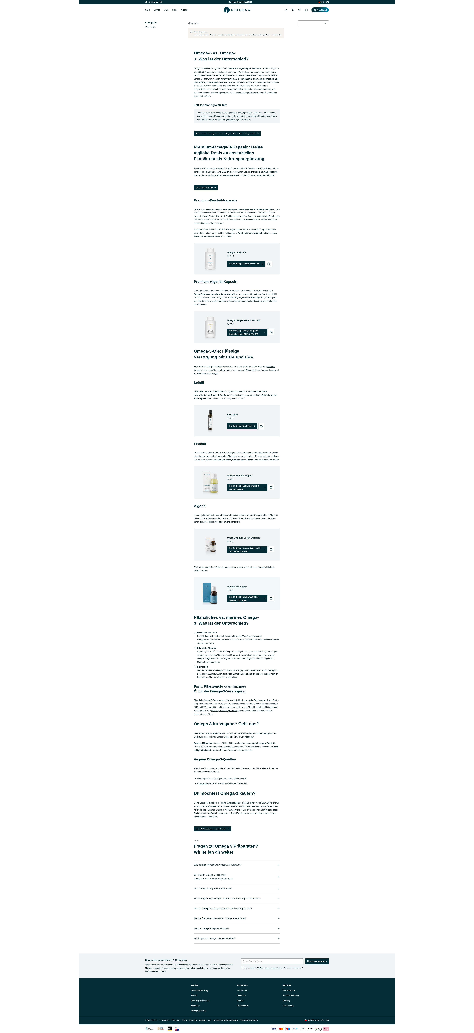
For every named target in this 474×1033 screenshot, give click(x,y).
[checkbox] (242, 967)
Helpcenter (195, 1006)
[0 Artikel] (306, 10)
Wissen (184, 10)
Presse (184, 1020)
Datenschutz (193, 1020)
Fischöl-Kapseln (208, 209)
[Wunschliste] (300, 10)
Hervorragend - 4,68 (155, 2)
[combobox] (313, 23)
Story (174, 10)
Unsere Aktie (175, 1020)
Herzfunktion (225, 233)
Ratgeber (240, 1001)
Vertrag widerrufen (199, 1011)
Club (166, 10)
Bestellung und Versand (200, 1001)
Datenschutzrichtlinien (273, 968)
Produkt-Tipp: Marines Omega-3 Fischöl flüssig (244, 487)
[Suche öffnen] (286, 10)
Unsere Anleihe (164, 1020)
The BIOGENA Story (291, 996)
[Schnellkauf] (269, 264)
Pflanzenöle (202, 783)
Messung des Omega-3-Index (224, 711)
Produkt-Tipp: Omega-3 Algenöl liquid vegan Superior (245, 549)
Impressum (202, 1020)
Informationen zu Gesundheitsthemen (226, 1020)
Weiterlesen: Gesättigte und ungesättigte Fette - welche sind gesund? (225, 134)
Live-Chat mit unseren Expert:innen (211, 829)
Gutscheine (241, 996)
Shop (147, 10)
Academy (286, 1001)
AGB (259, 968)
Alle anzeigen (150, 27)
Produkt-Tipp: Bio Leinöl (240, 426)
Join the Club (242, 991)
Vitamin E (258, 233)
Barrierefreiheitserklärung (249, 1020)
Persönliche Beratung (199, 991)
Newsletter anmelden (317, 961)
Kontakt (194, 996)
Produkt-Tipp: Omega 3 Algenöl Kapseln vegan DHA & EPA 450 (243, 332)
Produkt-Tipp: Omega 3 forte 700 (244, 264)
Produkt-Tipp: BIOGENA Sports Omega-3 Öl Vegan (243, 598)
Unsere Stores (242, 1006)
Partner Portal (288, 1006)
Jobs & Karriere (289, 991)
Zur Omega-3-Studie (204, 187)
